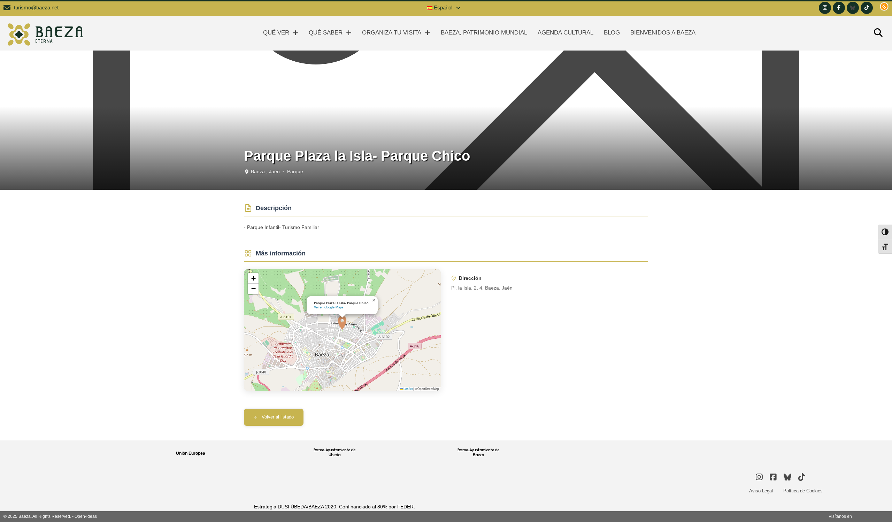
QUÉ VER (276, 32)
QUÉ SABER (326, 32)
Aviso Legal (761, 490)
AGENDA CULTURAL (565, 32)
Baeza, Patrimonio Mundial (484, 32)
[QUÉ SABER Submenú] (349, 33)
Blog (612, 32)
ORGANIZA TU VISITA (391, 32)
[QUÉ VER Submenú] (295, 33)
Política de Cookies (803, 490)
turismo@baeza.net (36, 7)
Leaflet (408, 388)
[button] (342, 322)
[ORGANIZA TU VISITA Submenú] (427, 33)
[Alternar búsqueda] (878, 33)
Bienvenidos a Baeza (662, 32)
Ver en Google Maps (329, 307)
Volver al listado (278, 417)
